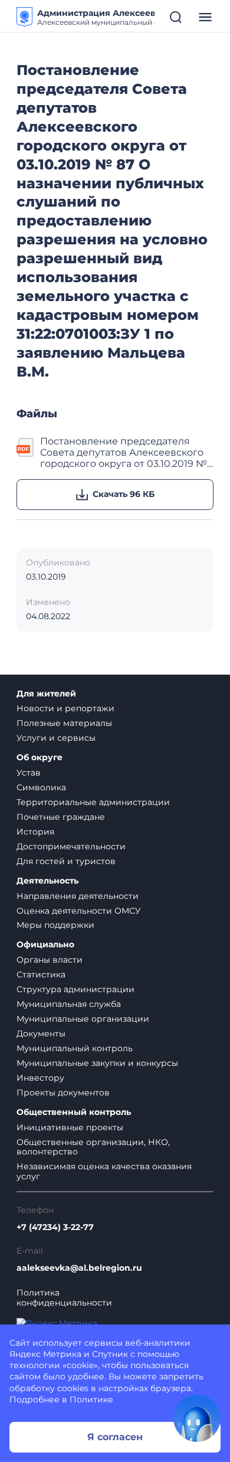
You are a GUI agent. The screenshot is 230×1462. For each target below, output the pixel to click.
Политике (91, 1399)
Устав (29, 772)
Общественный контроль (74, 1112)
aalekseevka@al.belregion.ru (79, 1268)
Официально (45, 945)
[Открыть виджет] (197, 1418)
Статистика (41, 974)
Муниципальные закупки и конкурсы (97, 1063)
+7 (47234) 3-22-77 (55, 1227)
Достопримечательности (71, 846)
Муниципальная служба (69, 1004)
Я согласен (115, 1437)
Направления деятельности (78, 896)
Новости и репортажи (65, 708)
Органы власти (50, 959)
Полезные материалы (64, 723)
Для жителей (46, 694)
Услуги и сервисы (56, 737)
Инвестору (40, 1077)
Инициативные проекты (70, 1127)
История (35, 831)
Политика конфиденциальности (64, 1298)
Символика (41, 787)
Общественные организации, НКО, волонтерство (93, 1147)
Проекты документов (63, 1092)
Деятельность (47, 881)
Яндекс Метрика (45, 1354)
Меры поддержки (55, 925)
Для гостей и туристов (66, 861)
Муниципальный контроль (75, 1048)
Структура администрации (75, 989)
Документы (41, 1033)
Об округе (40, 758)
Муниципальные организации (83, 1018)
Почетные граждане (61, 817)
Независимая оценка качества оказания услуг (104, 1171)
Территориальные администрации (93, 802)
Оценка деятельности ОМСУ (79, 910)
